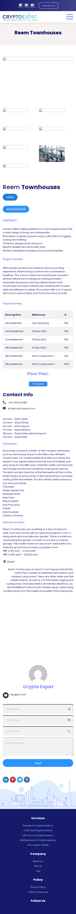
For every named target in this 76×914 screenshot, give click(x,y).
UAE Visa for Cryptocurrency (38, 835)
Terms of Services (38, 892)
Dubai (10, 561)
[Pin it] (13, 780)
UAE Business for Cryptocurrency (38, 840)
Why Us (38, 866)
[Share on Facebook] (27, 780)
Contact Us (48, 5)
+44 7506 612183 (17, 402)
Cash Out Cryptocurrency (38, 830)
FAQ (38, 871)
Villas (10, 197)
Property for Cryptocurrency (38, 825)
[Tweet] (20, 780)
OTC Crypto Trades (38, 845)
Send (38, 763)
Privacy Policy (38, 887)
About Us (38, 861)
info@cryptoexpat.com (21, 408)
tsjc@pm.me (18, 694)
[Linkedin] (6, 780)
